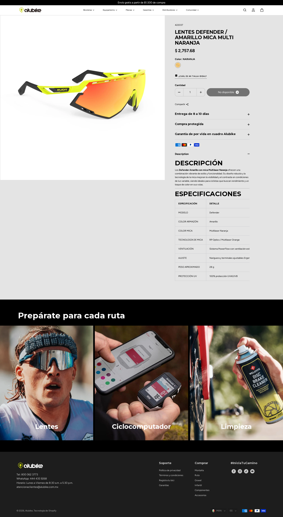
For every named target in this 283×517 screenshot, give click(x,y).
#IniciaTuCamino (244, 463)
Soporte (165, 463)
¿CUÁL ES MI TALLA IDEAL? (193, 76)
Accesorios (200, 495)
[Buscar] (245, 10)
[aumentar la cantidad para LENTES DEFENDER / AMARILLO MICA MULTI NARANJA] (201, 92)
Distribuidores (168, 10)
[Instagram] (240, 471)
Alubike (29, 510)
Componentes (202, 490)
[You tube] (252, 471)
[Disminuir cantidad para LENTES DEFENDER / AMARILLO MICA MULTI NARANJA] (179, 92)
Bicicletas (87, 10)
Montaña (199, 470)
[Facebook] (234, 471)
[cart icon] (262, 10)
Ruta (197, 475)
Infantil (198, 485)
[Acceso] (253, 10)
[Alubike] (30, 10)
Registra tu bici (166, 480)
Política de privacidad (169, 470)
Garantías (147, 10)
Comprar (201, 463)
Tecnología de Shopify (45, 510)
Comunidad (191, 10)
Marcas (129, 10)
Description (182, 154)
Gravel (198, 480)
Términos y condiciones (171, 475)
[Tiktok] (246, 471)
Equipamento (109, 10)
